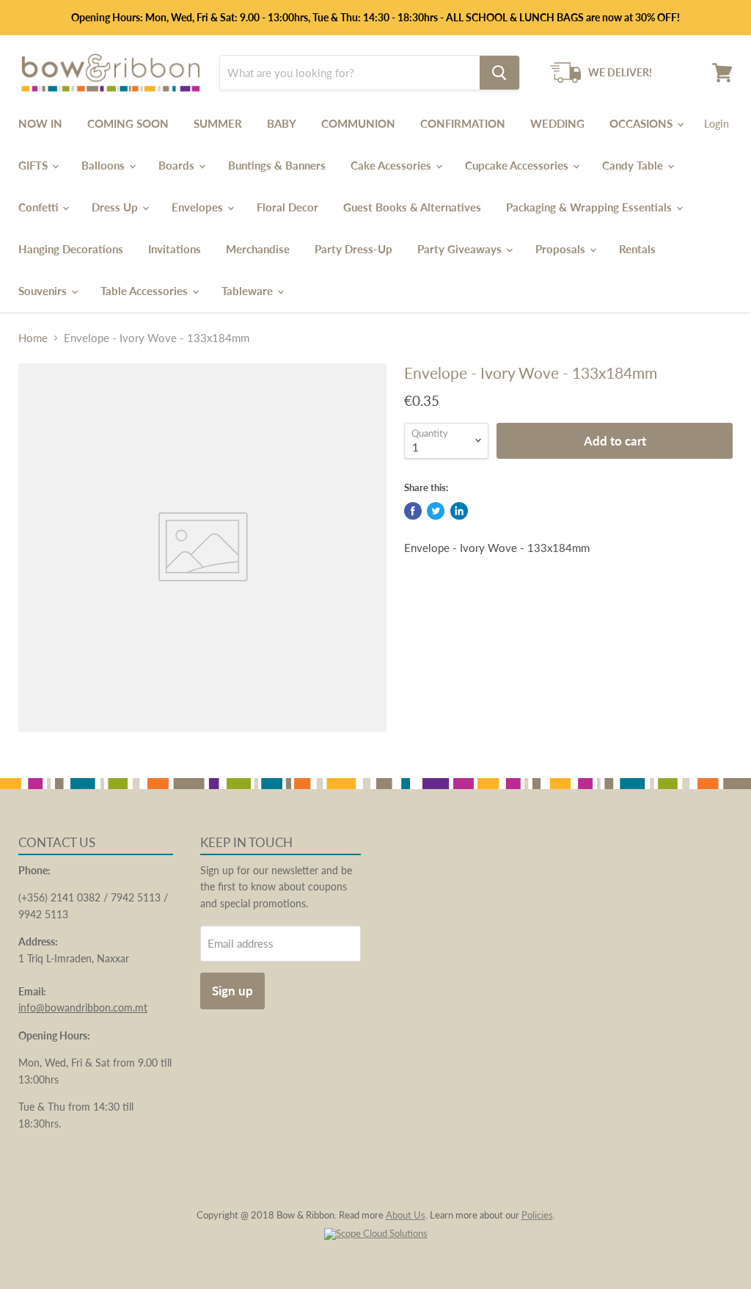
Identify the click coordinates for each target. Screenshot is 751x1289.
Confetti (39, 207)
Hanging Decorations (70, 248)
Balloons (104, 165)
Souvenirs (44, 290)
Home (33, 338)
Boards (177, 165)
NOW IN (40, 123)
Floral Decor (287, 207)
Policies (537, 1215)
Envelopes (199, 207)
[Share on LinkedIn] (459, 511)
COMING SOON (128, 123)
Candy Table (634, 165)
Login (716, 123)
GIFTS (34, 165)
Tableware (248, 290)
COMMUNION (358, 123)
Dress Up (116, 207)
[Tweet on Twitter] (435, 511)
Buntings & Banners (277, 165)
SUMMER (218, 123)
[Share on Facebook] (413, 511)
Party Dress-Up (353, 248)
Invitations (174, 248)
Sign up (232, 990)
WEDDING (557, 123)
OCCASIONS (642, 123)
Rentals (637, 248)
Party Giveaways (461, 248)
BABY (281, 123)
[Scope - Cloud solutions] (376, 1233)
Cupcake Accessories (518, 165)
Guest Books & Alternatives (412, 207)
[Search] (499, 73)
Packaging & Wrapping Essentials (590, 207)
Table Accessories (145, 290)
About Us (405, 1215)
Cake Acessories (392, 165)
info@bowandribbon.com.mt (82, 1007)
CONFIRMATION (462, 123)
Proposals (561, 248)
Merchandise (258, 248)
